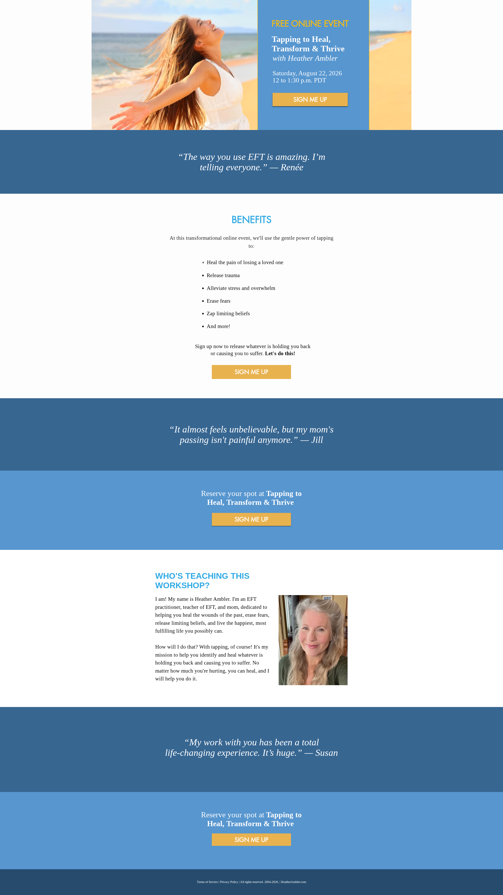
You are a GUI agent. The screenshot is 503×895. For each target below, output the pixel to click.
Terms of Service (207, 882)
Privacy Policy (229, 882)
